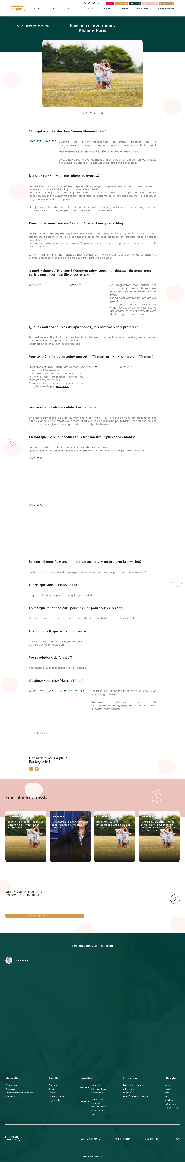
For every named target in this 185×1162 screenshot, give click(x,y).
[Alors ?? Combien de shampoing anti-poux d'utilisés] (92, 980)
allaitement (62, 386)
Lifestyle (107, 9)
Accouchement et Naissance (19, 1092)
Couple (52, 1089)
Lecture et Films (172, 1108)
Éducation (89, 9)
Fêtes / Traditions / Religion (136, 1096)
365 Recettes (166, 3)
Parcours (135, 3)
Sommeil (95, 1085)
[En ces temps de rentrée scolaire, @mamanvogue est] (34, 1026)
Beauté (168, 1089)
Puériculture (170, 1104)
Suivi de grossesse (166, 9)
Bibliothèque (142, 9)
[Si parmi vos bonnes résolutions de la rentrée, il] (151, 980)
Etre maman (44, 26)
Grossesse (10, 1089)
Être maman (11, 1096)
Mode (167, 1085)
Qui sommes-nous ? (90, 1139)
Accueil (21, 26)
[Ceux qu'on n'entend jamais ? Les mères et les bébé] (92, 1026)
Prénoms (124, 9)
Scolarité (127, 1092)
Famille (55, 9)
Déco (167, 1092)
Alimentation (97, 1099)
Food (167, 1096)
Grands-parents (56, 1096)
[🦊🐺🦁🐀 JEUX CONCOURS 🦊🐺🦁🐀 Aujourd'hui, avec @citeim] (151, 1026)
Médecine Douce (99, 1089)
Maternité (38, 9)
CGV (177, 1139)
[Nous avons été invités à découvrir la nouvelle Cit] (34, 980)
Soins (93, 1114)
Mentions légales (152, 1139)
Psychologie (97, 1092)
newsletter (121, 3)
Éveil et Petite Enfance (133, 1085)
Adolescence (129, 1089)
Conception (11, 1085)
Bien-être (71, 9)
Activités (169, 1100)
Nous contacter (122, 1139)
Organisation (55, 1100)
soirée (110, 3)
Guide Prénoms (150, 3)
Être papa (53, 1085)
